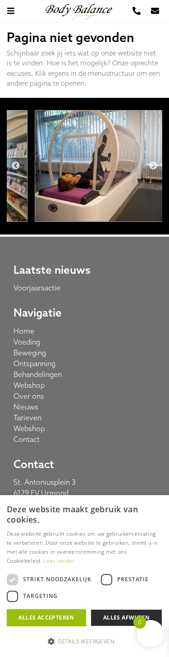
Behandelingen (38, 374)
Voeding (27, 341)
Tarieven (27, 417)
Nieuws (26, 406)
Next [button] (153, 165)
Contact (27, 439)
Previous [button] (15, 165)
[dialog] (84, 576)
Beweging (30, 352)
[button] (84, 641)
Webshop (29, 385)
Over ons (29, 395)
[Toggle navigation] (15, 10)
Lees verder (58, 561)
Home (24, 330)
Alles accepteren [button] (46, 617)
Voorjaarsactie (37, 287)
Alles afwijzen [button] (126, 617)
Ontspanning (34, 363)
